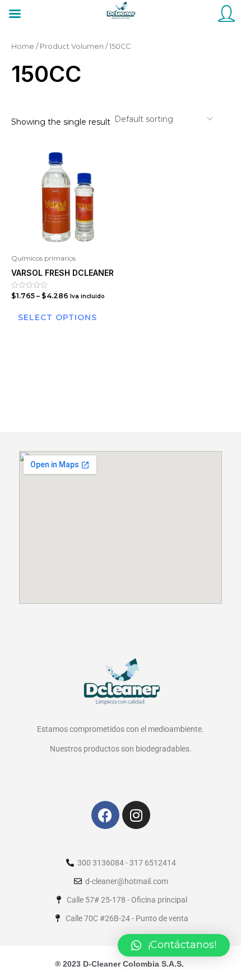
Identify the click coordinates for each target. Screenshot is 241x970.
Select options (57, 317)
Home (22, 46)
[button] (174, 945)
